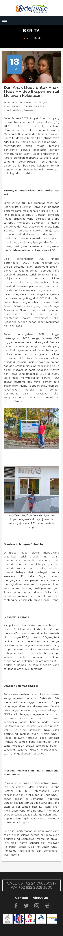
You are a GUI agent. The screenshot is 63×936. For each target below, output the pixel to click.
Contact (21, 898)
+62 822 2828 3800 (35, 887)
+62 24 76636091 (39, 883)
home (25, 38)
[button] (4, 20)
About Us (40, 898)
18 (14, 60)
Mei (14, 68)
